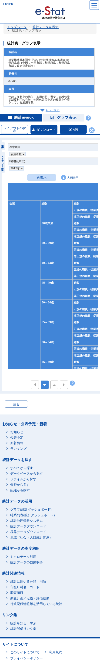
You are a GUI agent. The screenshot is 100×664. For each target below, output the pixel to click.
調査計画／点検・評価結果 (29, 598)
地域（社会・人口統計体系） (31, 537)
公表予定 (16, 437)
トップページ (17, 27)
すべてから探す (21, 468)
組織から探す (20, 490)
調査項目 (16, 592)
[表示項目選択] (2, 146)
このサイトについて (25, 652)
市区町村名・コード (25, 587)
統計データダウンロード (28, 526)
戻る (16, 404)
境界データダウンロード (28, 531)
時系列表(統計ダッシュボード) (32, 515)
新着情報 (16, 443)
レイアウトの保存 (14, 129)
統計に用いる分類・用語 (28, 581)
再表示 (42, 177)
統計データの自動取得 (26, 562)
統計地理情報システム (26, 520)
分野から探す (20, 484)
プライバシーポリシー (26, 658)
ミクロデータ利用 (23, 556)
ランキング (18, 448)
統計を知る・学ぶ (23, 623)
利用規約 (55, 652)
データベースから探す (26, 473)
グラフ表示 (67, 117)
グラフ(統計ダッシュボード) (31, 509)
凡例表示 (72, 177)
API (75, 129)
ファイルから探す (23, 479)
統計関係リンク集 (23, 628)
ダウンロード (45, 129)
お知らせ (16, 432)
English (8, 4)
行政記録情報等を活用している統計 (36, 603)
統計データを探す (46, 27)
